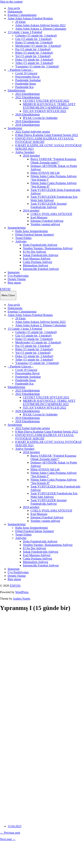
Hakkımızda (15, 11)
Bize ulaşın (14, 282)
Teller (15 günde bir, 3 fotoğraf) (34, 63)
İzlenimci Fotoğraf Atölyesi (47, 220)
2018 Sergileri (31, 155)
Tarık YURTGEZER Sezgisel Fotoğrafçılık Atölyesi (49, 205)
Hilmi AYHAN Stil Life (45, 172)
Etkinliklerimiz (16, 90)
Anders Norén (21, 598)
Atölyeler (21, 241)
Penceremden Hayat (27, 76)
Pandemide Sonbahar (28, 80)
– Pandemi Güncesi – (20, 69)
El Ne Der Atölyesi (34, 251)
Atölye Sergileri (24, 152)
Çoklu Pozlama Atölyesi (37, 262)
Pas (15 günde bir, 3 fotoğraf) (33, 49)
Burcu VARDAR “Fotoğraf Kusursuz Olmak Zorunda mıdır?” (53, 160)
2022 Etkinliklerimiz (27, 97)
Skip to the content (11, 1)
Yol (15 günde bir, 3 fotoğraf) (33, 56)
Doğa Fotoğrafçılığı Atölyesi (40, 244)
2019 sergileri (31, 210)
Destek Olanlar (17, 279)
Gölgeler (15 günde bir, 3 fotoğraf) (36, 35)
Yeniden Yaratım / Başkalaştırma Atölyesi (47, 248)
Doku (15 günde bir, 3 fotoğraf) (34, 59)
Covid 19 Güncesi (26, 73)
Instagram (13, 272)
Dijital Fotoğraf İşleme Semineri (34, 234)
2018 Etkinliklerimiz (27, 124)
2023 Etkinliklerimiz (27, 93)
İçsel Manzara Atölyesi (36, 258)
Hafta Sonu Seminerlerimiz (31, 231)
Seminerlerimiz (17, 227)
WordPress (21, 592)
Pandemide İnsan (25, 83)
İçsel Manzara (39, 217)
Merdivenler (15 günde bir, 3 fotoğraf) (38, 45)
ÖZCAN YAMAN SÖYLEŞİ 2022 (44, 111)
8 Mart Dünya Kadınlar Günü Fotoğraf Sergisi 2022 (46, 135)
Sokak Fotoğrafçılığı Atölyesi (40, 255)
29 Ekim (20, 21)
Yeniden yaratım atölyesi (45, 224)
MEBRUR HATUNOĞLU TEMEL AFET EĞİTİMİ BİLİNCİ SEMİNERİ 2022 (49, 106)
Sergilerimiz (15, 128)
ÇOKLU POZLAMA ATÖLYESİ (51, 214)
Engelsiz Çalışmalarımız (22, 15)
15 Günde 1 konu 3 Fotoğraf (25, 32)
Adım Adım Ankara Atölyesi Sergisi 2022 (40, 25)
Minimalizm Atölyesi (35, 265)
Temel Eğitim (23, 238)
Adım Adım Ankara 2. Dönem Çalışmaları (40, 28)
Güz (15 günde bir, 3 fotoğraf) (33, 39)
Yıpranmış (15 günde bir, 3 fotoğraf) (37, 66)
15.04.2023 (14, 826)
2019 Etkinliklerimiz (27, 121)
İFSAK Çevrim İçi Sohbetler (40, 118)
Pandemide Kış (24, 87)
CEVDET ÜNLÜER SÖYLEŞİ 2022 (46, 100)
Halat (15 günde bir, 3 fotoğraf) (34, 42)
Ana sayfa (14, 8)
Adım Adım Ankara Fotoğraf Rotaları (30, 18)
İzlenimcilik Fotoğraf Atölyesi (41, 268)
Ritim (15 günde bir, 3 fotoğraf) (34, 52)
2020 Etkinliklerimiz (27, 114)
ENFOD (5, 289)
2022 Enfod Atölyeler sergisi (32, 131)
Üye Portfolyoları (18, 275)
